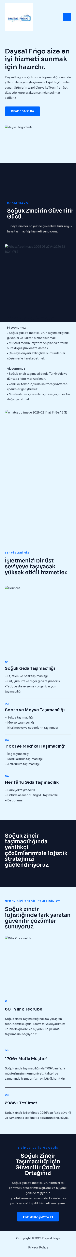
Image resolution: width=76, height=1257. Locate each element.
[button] (22, 111)
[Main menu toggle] (67, 17)
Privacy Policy (38, 1247)
